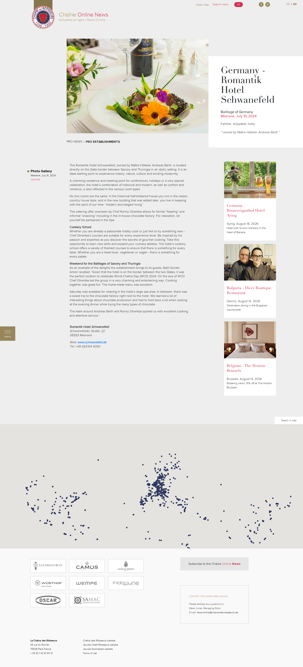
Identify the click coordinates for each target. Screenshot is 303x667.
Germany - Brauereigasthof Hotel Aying (246, 211)
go (238, 4)
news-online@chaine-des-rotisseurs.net (217, 612)
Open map (202, 4)
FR (288, 4)
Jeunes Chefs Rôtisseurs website (100, 644)
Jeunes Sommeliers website (98, 649)
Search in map (289, 420)
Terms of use (90, 653)
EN (295, 4)
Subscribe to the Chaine (214, 564)
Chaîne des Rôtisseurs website (99, 640)
